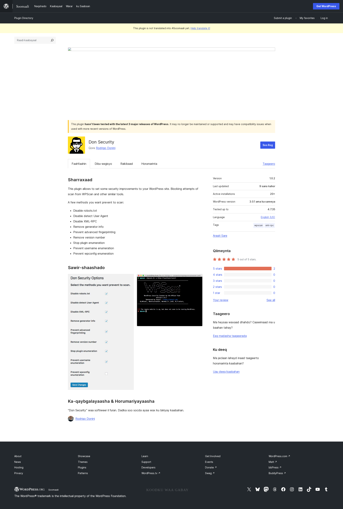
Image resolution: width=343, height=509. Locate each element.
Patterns (83, 473)
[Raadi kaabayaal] (52, 40)
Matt (273, 461)
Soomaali (53, 489)
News (17, 461)
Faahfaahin (79, 163)
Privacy (18, 473)
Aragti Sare (220, 235)
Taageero (269, 163)
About (17, 456)
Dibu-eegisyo (103, 163)
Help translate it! (200, 28)
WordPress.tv (150, 473)
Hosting (18, 467)
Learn (144, 456)
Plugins (82, 467)
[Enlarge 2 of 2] (198, 279)
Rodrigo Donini (105, 148)
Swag (210, 473)
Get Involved (212, 456)
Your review (220, 300)
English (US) (268, 217)
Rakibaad (126, 163)
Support (146, 461)
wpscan (258, 225)
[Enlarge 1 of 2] (129, 279)
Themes (83, 461)
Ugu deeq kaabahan (226, 371)
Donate (211, 467)
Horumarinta (149, 163)
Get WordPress (326, 6)
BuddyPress (277, 473)
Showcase (84, 456)
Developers (148, 467)
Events (209, 461)
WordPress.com (279, 456)
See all (271, 300)
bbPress (275, 467)
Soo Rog (268, 145)
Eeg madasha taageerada (230, 336)
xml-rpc (269, 225)
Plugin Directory (23, 18)
